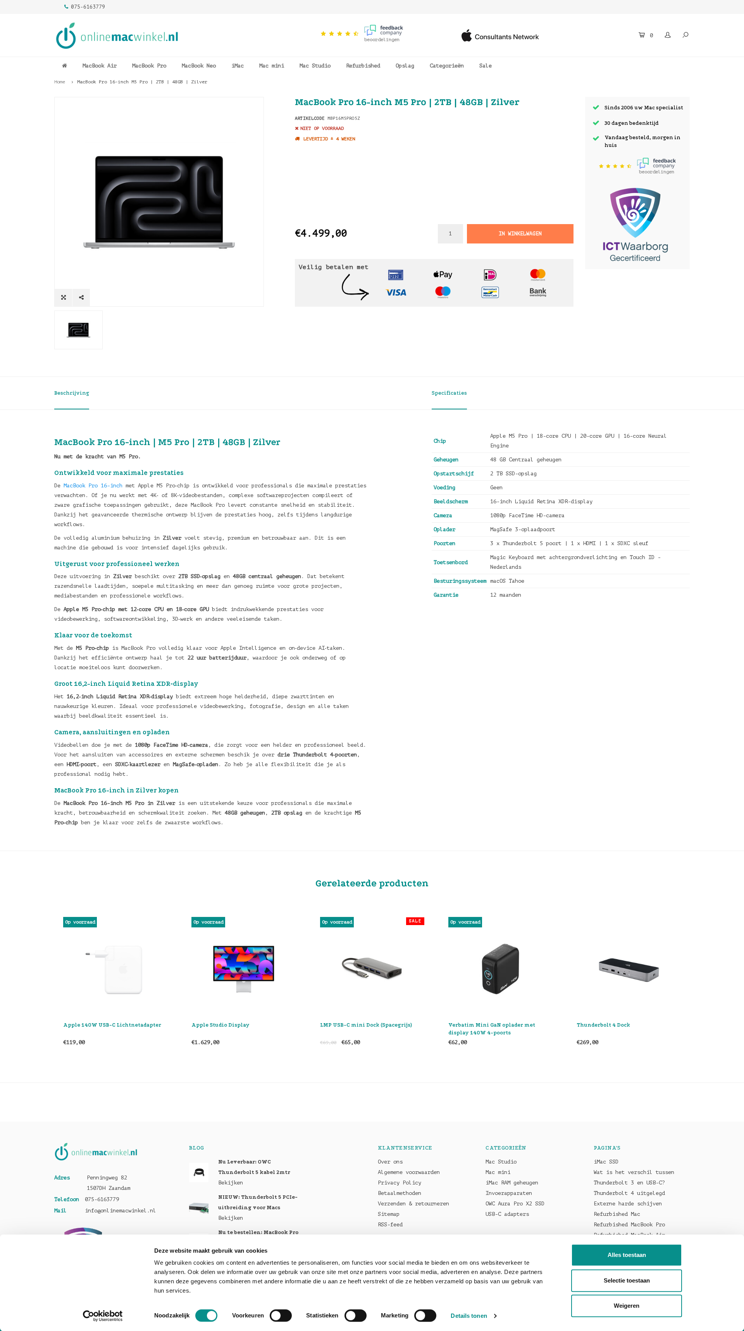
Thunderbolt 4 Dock (475, 1025)
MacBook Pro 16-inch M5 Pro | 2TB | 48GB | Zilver (142, 82)
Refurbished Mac (617, 1214)
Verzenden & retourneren (413, 1204)
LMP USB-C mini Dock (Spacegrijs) (238, 1025)
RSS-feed (390, 1224)
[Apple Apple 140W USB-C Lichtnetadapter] (629, 969)
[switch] (281, 1315)
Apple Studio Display (92, 1025)
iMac (237, 66)
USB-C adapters (507, 1214)
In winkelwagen (520, 234)
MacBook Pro (149, 66)
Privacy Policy (399, 1183)
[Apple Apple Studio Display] (115, 969)
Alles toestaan (627, 1255)
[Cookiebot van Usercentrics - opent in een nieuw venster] (103, 1316)
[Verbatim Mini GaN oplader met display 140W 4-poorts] (372, 969)
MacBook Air (100, 66)
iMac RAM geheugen (512, 1183)
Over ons (390, 1162)
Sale (485, 66)
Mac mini (271, 66)
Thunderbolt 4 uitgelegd (629, 1193)
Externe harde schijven (628, 1204)
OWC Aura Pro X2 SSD (515, 1204)
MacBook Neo (199, 66)
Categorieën (447, 66)
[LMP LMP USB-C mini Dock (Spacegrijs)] (244, 969)
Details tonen (469, 1315)
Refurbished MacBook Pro (629, 1224)
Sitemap (389, 1214)
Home (59, 82)
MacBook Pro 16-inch (93, 486)
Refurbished (363, 66)
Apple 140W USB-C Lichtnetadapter (626, 1025)
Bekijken (230, 1183)
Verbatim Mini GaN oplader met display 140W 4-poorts (363, 1029)
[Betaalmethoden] (395, 274)
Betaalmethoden (399, 1193)
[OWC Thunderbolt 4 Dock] (500, 969)
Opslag (405, 66)
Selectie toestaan (627, 1280)
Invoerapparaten (509, 1193)
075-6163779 (88, 7)
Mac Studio (315, 66)
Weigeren (626, 1305)
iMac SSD (606, 1162)
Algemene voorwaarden (409, 1172)
